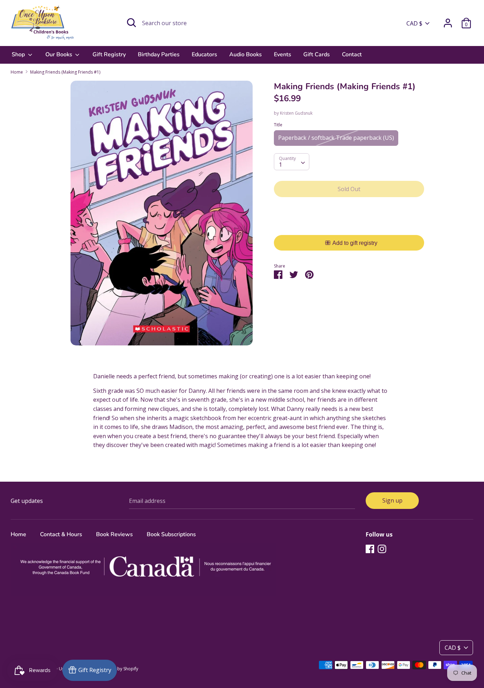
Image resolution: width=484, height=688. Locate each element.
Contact (352, 54)
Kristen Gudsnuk (296, 113)
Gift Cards (316, 54)
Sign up (392, 500)
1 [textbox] (280, 164)
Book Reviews (114, 534)
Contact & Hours (61, 534)
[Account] (448, 20)
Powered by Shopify (118, 669)
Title (278, 125)
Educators (204, 54)
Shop (19, 54)
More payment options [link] (349, 227)
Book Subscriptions (171, 534)
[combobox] (291, 161)
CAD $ (414, 23)
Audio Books (245, 54)
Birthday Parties (159, 54)
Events (282, 54)
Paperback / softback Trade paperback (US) (336, 138)
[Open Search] (131, 23)
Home (18, 534)
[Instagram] (382, 548)
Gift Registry (109, 54)
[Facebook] (370, 548)
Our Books (59, 54)
